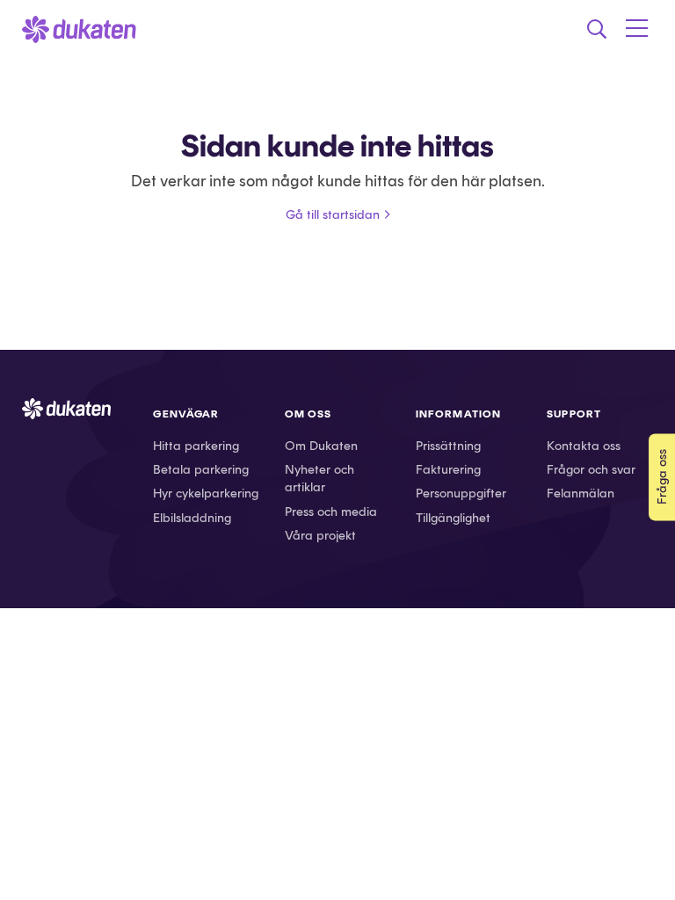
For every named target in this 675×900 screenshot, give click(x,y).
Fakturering (448, 469)
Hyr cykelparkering (205, 493)
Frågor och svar (591, 469)
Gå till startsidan (333, 214)
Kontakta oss (584, 446)
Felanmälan (580, 493)
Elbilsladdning (192, 518)
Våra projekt (320, 535)
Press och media (331, 511)
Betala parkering (201, 469)
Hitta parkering (196, 446)
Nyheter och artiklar (319, 478)
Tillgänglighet (453, 518)
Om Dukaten (321, 446)
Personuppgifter (461, 493)
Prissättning (448, 446)
